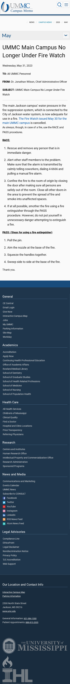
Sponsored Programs (13, 466)
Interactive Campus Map (15, 316)
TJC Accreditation (12, 559)
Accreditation (9, 352)
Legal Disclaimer (11, 547)
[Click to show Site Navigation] (66, 5)
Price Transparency (12, 430)
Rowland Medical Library (15, 369)
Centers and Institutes (14, 449)
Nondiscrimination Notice (15, 551)
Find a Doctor (9, 421)
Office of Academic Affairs (16, 365)
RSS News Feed (13, 519)
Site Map (7, 333)
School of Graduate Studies (16, 377)
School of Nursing (12, 390)
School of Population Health (17, 394)
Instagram (11, 511)
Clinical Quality (10, 417)
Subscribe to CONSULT (14, 494)
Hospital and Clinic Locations (17, 426)
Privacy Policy (10, 555)
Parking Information (13, 328)
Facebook (11, 498)
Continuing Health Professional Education (24, 360)
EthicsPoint (8, 543)
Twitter (9, 502)
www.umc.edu (9, 611)
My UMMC (8, 324)
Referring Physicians (13, 434)
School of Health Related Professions (21, 381)
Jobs (5, 320)
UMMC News (9, 489)
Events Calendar (11, 485)
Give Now (7, 312)
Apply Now (8, 356)
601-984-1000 (30, 618)
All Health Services (12, 409)
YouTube (10, 506)
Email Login (8, 307)
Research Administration (15, 462)
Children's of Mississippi (14, 413)
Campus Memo (22, 11)
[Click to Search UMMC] (60, 5)
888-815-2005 (32, 622)
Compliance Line (11, 539)
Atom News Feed (14, 523)
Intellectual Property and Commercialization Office (28, 458)
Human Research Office (15, 453)
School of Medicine (12, 385)
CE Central (8, 303)
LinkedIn (10, 515)
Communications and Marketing (19, 481)
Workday (7, 337)
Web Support (9, 564)
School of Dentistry (12, 373)
